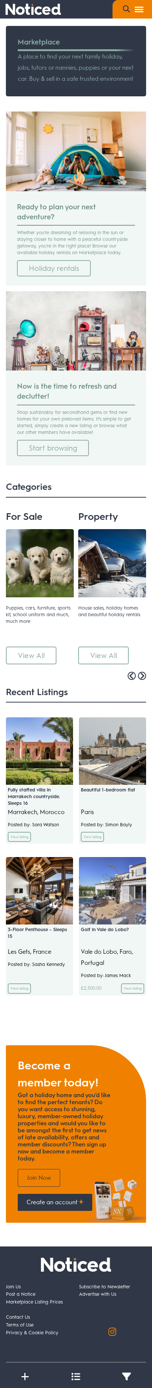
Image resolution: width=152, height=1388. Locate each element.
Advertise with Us (97, 1294)
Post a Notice (20, 1294)
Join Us (13, 1286)
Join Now (39, 1177)
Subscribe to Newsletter (104, 1286)
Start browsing (53, 448)
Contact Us (18, 1317)
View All (31, 655)
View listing (19, 837)
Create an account (53, 1202)
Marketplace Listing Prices (34, 1302)
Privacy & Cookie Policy (32, 1332)
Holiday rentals (54, 268)
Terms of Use (20, 1325)
